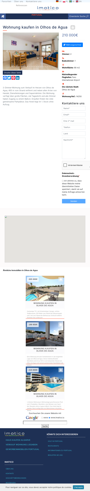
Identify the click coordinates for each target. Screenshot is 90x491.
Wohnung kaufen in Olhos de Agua (45, 304)
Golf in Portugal (55, 441)
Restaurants (53, 446)
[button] (7, 51)
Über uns (18, 1)
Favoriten (6, 1)
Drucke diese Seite (12, 72)
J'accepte (78, 487)
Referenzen (21, 5)
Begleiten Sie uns (55, 455)
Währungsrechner (73, 45)
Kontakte (10, 473)
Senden (73, 201)
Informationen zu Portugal (60, 450)
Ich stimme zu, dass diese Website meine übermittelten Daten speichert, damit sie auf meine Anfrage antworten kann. (73, 188)
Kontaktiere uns (33, 1)
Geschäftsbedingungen (16, 478)
